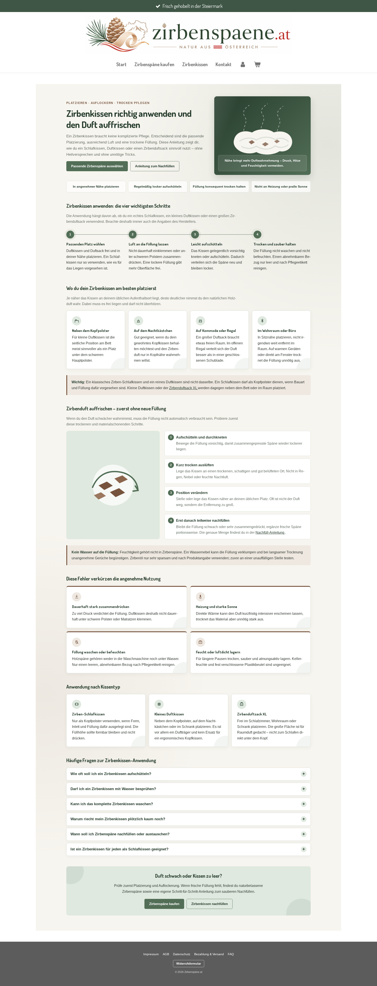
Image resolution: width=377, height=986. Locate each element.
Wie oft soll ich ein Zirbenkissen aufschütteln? (110, 774)
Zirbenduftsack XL (183, 388)
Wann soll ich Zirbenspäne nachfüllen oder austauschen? (120, 834)
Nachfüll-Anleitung (270, 532)
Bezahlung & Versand (209, 954)
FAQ (231, 954)
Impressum (151, 954)
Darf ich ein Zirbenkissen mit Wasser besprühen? (113, 789)
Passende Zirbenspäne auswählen (97, 166)
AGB (166, 954)
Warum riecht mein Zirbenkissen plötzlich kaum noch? (117, 819)
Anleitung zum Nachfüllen (155, 166)
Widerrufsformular (188, 963)
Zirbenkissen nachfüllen (209, 904)
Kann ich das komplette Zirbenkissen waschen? (111, 804)
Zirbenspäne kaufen (164, 904)
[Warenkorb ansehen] (257, 64)
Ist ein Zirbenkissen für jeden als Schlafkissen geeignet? (119, 849)
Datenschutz (181, 954)
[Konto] (242, 64)
